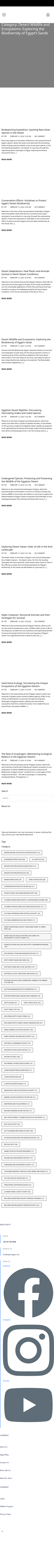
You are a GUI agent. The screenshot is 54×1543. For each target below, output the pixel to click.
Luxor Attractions (12, 1077)
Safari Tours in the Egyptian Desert (19, 1151)
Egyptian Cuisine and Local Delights (19, 967)
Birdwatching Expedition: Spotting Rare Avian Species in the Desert (26, 131)
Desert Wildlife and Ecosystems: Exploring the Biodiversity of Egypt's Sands (21, 937)
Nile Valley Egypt (12, 1124)
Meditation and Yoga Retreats (16, 1104)
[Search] (49, 798)
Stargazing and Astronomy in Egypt (19, 1165)
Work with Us (5, 1470)
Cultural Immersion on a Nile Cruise (19, 920)
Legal (2, 1499)
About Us (3, 1447)
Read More (7, 159)
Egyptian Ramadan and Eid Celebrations (20, 989)
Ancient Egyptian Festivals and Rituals (20, 866)
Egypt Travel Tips (12, 1009)
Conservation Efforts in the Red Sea (19, 886)
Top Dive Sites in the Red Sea (16, 1178)
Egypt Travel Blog (32, 1003)
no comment (40, 136)
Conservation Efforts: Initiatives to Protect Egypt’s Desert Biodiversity (24, 202)
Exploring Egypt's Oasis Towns (17, 1016)
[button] (48, 14)
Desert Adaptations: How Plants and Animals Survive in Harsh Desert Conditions (25, 272)
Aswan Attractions (12, 879)
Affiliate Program (6, 1506)
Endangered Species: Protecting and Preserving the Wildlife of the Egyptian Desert (27, 480)
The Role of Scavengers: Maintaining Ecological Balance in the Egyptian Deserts (27, 755)
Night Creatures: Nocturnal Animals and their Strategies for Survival (26, 616)
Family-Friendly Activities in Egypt (18, 1030)
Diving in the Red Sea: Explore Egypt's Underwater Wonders (26, 946)
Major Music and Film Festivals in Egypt (20, 1090)
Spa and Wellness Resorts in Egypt (18, 1158)
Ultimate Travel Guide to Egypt (17, 1192)
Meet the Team (6, 1478)
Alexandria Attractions (14, 859)
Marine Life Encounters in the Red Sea (19, 1097)
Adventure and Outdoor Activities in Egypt (22, 852)
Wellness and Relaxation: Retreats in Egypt (21, 1205)
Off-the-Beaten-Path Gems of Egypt (18, 1131)
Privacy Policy (5, 1514)
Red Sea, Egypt (10, 1144)
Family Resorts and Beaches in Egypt (19, 1036)
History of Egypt (12, 1057)
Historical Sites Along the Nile (17, 1050)
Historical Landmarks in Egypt (17, 1043)
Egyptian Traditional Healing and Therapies (22, 996)
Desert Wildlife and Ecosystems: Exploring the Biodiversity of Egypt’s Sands (26, 341)
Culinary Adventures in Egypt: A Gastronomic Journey (26, 900)
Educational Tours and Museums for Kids (21, 953)
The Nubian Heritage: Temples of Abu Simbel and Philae (26, 1171)
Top (4, 136)
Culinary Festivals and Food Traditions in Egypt (23, 906)
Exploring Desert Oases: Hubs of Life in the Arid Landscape (27, 548)
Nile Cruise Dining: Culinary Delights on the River (24, 1117)
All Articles (38, 859)
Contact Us (4, 1463)
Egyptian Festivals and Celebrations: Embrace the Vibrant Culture (25, 981)
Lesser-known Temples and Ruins (18, 1070)
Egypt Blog (4, 1455)
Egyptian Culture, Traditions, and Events (21, 973)
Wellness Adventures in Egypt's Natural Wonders (24, 1198)
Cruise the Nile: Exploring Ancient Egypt (20, 893)
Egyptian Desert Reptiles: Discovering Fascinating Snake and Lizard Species (21, 412)
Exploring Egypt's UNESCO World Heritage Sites (23, 1023)
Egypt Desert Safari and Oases (16, 960)
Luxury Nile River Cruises (15, 1084)
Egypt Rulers (10, 1003)
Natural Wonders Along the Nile (18, 1111)
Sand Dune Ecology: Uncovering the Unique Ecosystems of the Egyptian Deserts (25, 684)
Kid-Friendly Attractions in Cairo (18, 1063)
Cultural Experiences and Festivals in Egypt (22, 913)
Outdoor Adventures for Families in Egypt (21, 1138)
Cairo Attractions (37, 879)
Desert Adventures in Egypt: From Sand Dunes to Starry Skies (27, 102)
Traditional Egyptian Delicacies (17, 1185)
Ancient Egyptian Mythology (16, 873)
